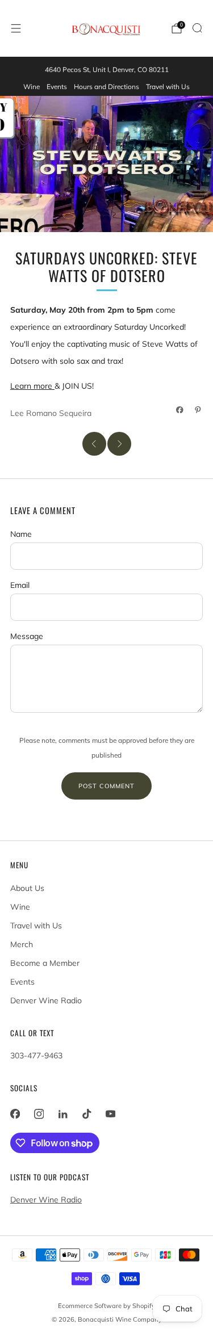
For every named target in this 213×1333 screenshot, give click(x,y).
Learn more (32, 386)
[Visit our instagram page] (39, 1114)
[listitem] (106, 70)
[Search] (197, 27)
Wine (31, 86)
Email (20, 585)
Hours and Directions (106, 86)
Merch (21, 944)
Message (26, 636)
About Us (27, 888)
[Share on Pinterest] (198, 410)
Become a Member (45, 963)
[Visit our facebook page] (15, 1114)
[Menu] (16, 28)
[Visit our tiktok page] (86, 1114)
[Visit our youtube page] (110, 1114)
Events (57, 86)
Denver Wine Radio (46, 1000)
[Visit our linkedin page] (62, 1114)
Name (21, 534)
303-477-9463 (36, 1055)
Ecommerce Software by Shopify (106, 1306)
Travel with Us (168, 86)
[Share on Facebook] (180, 410)
